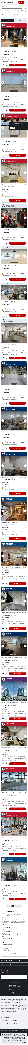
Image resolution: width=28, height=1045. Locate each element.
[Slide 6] (16, 564)
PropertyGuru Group (6, 964)
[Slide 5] (15, 564)
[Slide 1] (10, 298)
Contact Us (3, 967)
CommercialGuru (5, 1017)
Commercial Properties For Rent (9, 1023)
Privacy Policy (20, 1037)
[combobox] (13, 6)
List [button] (8, 20)
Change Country (5, 970)
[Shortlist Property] (25, 30)
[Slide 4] (13, 564)
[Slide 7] (17, 609)
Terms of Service (16, 1030)
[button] (5, 924)
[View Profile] (14, 25)
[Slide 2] (11, 298)
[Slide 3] (12, 564)
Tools (2, 1027)
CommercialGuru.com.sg (6, 997)
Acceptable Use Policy (6, 1030)
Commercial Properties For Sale (9, 1020)
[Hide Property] (22, 30)
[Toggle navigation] (26, 2)
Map (21, 20)
